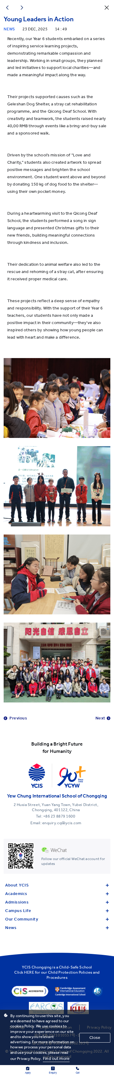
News (10, 927)
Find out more (56, 1058)
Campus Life (18, 910)
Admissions (17, 902)
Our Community (21, 919)
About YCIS (17, 885)
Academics (16, 893)
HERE (29, 972)
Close (94, 1037)
